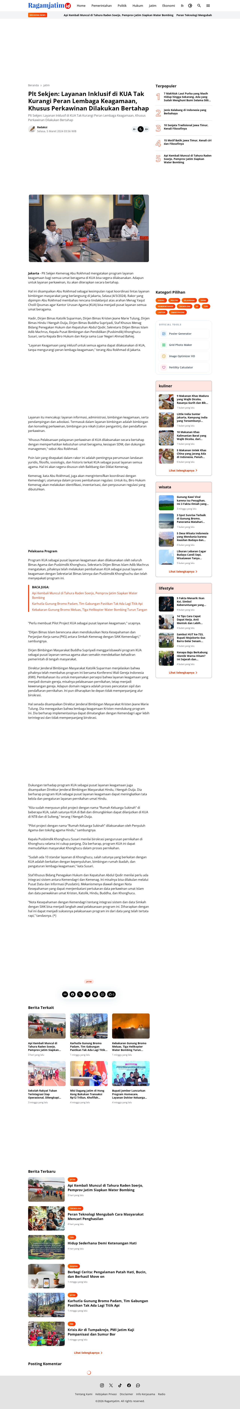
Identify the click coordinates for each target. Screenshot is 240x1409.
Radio (161, 1394)
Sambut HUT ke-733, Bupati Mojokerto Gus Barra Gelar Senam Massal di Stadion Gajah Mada (192, 638)
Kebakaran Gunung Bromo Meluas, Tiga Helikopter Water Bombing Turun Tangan (89, 610)
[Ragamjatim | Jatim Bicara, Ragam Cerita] (49, 5)
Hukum (138, 6)
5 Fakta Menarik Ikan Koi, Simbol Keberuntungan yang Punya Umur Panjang (190, 602)
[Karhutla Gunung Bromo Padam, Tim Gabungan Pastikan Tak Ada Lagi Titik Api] (89, 1025)
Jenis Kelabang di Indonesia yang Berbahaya (185, 111)
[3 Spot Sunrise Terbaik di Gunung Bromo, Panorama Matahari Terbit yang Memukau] (166, 520)
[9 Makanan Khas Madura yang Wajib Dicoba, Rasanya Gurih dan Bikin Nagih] (166, 401)
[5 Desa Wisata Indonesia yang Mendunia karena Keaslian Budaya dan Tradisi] (166, 539)
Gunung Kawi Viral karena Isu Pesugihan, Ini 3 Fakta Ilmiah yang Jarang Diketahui (191, 500)
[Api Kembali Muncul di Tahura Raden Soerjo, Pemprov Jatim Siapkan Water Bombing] (47, 1025)
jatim (89, 981)
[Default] (141, 129)
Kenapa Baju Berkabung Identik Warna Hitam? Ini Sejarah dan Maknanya (192, 656)
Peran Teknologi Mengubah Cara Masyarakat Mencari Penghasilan (185, 15)
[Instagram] (102, 1385)
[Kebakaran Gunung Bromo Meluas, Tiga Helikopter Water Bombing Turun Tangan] (131, 1025)
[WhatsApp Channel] (138, 1385)
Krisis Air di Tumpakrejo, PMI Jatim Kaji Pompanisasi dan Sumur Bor (101, 1332)
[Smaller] (135, 129)
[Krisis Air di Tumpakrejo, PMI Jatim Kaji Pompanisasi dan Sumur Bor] (46, 1334)
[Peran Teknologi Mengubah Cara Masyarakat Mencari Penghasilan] (46, 1218)
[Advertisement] (120, 51)
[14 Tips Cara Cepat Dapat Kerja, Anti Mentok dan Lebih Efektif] (166, 622)
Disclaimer (126, 1394)
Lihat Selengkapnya (86, 1352)
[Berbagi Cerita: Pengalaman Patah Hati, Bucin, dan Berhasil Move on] (46, 1276)
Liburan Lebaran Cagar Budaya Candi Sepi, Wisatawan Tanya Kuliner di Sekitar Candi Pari (192, 555)
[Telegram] (88, 994)
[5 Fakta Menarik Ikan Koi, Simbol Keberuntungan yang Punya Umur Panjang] (166, 604)
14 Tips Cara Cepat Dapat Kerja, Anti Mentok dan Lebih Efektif (189, 620)
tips (72, 1237)
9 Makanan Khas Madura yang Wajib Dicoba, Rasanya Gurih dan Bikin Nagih (193, 399)
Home (81, 6)
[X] (80, 994)
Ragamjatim (111, 1401)
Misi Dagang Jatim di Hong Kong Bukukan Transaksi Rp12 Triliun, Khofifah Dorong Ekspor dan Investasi (88, 1094)
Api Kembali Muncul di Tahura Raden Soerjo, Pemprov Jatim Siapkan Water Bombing (85, 15)
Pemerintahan (102, 6)
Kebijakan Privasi (106, 1394)
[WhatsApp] (103, 994)
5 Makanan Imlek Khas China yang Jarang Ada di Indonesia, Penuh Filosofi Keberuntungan (192, 454)
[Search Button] (199, 5)
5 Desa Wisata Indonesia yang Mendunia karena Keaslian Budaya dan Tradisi (192, 537)
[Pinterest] (95, 994)
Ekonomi (168, 6)
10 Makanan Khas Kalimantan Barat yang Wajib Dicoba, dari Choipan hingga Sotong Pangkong (192, 435)
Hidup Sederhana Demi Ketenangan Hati (102, 1243)
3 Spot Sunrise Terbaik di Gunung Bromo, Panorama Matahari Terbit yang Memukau (191, 518)
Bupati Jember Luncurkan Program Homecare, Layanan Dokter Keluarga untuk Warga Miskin (128, 1094)
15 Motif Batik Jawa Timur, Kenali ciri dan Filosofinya (188, 142)
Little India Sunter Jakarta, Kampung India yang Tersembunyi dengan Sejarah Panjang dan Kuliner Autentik (192, 417)
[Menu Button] (208, 5)
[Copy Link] (65, 994)
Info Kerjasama (145, 1394)
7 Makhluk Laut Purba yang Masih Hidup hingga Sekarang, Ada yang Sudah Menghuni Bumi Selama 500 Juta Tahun (186, 97)
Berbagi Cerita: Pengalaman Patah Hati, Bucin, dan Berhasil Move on (107, 1274)
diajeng (74, 1266)
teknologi (75, 1208)
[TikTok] (120, 1385)
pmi (71, 1324)
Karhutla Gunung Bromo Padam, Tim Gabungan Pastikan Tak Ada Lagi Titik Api (87, 604)
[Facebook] (73, 994)
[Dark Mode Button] (190, 5)
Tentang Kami (83, 1394)
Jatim (152, 6)
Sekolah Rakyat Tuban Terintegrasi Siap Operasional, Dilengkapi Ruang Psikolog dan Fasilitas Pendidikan (46, 1094)
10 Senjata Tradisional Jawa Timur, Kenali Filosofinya (186, 127)
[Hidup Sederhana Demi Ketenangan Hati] (46, 1247)
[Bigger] (147, 129)
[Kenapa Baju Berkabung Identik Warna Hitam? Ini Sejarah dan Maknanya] (166, 658)
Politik (122, 6)
